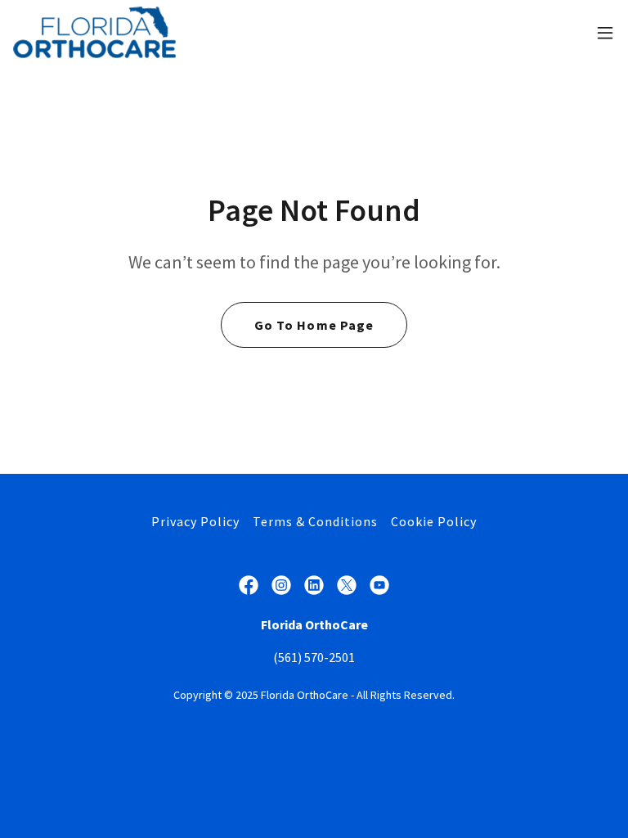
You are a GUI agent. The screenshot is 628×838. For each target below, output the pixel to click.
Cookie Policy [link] (434, 521)
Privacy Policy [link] (195, 521)
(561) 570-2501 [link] (314, 657)
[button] (605, 32)
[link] (94, 32)
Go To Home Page (313, 325)
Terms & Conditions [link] (315, 521)
